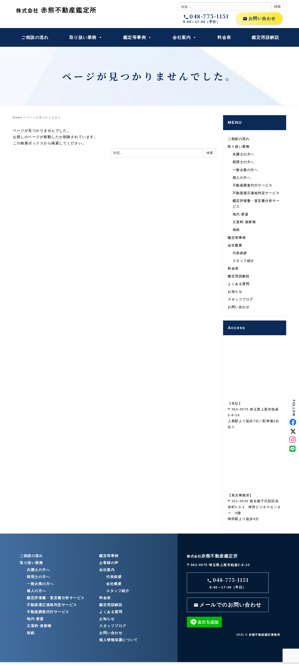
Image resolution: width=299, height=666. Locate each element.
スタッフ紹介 (243, 261)
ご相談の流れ (35, 37)
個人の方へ (242, 177)
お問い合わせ (259, 18)
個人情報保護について (118, 640)
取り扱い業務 (83, 37)
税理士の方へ (243, 162)
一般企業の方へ (245, 170)
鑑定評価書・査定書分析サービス (56, 598)
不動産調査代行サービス (253, 185)
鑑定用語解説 (265, 37)
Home (17, 117)
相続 (236, 229)
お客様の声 (109, 563)
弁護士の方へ (243, 154)
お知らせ (235, 291)
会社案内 (182, 37)
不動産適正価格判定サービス (256, 193)
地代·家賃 (241, 214)
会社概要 (235, 245)
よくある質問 (238, 284)
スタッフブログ (240, 299)
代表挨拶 (240, 253)
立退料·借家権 (244, 222)
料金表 (224, 37)
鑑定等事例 (134, 37)
